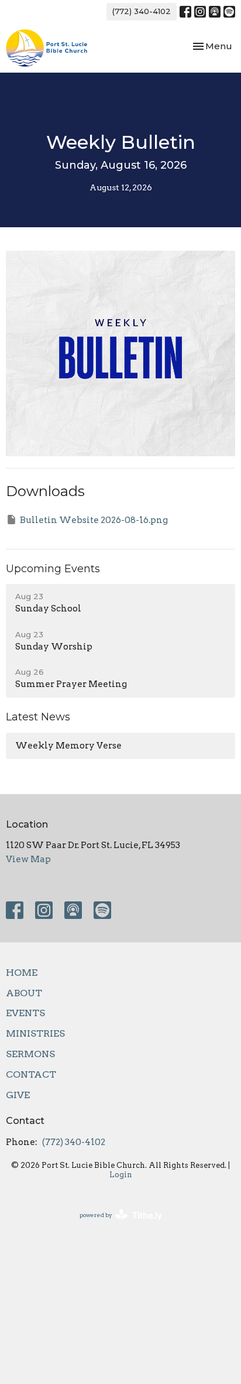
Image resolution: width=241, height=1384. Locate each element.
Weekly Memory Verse (68, 745)
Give (18, 1095)
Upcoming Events (53, 568)
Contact (31, 1074)
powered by (115, 1225)
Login (120, 1174)
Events (25, 1013)
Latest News (38, 716)
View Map (28, 859)
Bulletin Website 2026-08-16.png (94, 520)
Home (21, 972)
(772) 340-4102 (141, 11)
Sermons (30, 1054)
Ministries (35, 1033)
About (24, 993)
